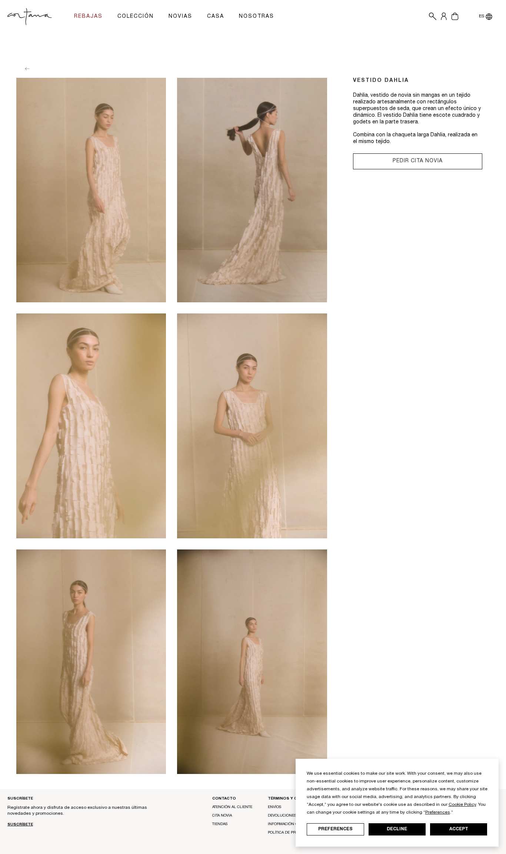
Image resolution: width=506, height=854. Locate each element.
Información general (290, 824)
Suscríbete (20, 825)
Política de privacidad (290, 833)
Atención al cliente (232, 807)
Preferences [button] (437, 812)
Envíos (274, 807)
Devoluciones (282, 816)
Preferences (335, 829)
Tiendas (219, 824)
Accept (458, 829)
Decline (397, 829)
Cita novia (222, 816)
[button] (430, 17)
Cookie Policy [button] (462, 805)
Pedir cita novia (418, 161)
